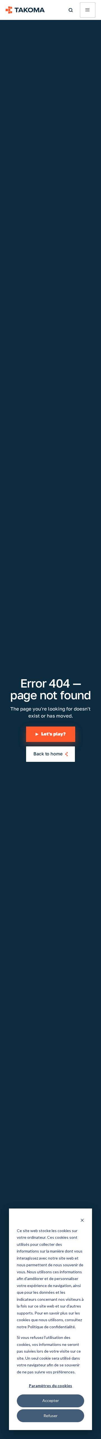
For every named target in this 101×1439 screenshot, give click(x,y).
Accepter (50, 1400)
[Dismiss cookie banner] (82, 1219)
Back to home (47, 754)
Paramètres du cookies (50, 1385)
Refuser (50, 1415)
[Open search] (71, 10)
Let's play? (51, 734)
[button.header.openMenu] (87, 10)
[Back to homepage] (25, 10)
